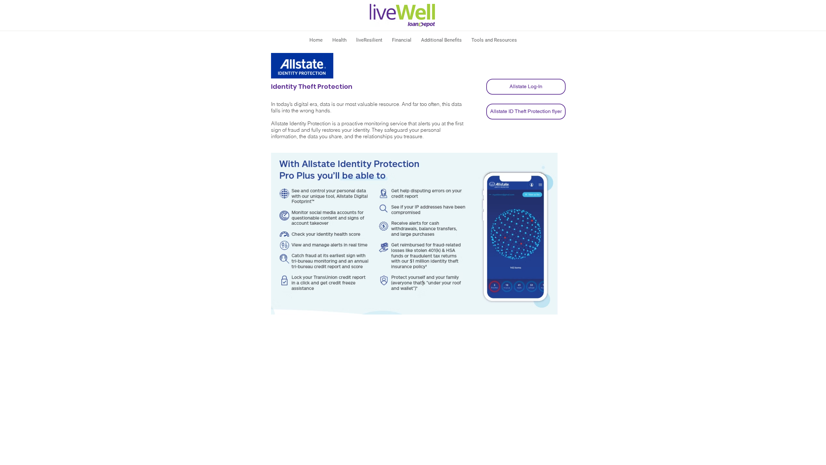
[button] (339, 40)
